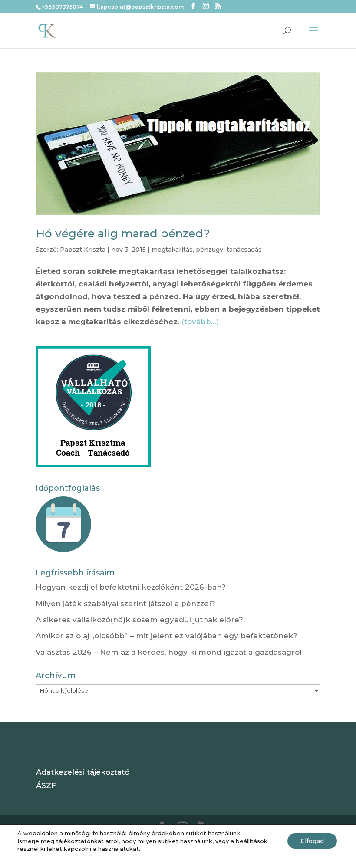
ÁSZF (46, 785)
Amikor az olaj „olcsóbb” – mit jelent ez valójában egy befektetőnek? (166, 635)
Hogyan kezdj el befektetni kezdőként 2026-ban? (131, 587)
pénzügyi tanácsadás (229, 249)
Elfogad (312, 841)
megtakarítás (172, 249)
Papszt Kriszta (82, 249)
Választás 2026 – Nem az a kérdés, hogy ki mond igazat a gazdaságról (169, 652)
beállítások (251, 840)
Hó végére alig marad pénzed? (123, 233)
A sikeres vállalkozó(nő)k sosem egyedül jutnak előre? (139, 619)
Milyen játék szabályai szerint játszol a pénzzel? (125, 603)
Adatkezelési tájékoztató (82, 772)
